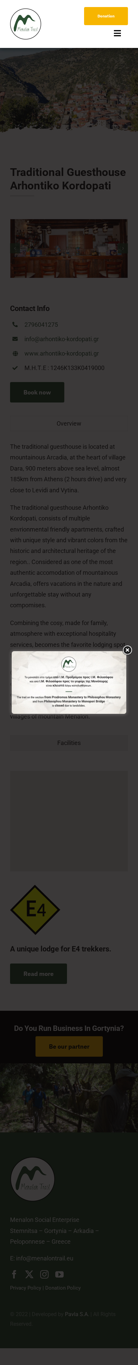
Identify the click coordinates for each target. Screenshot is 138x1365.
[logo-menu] (25, 11)
